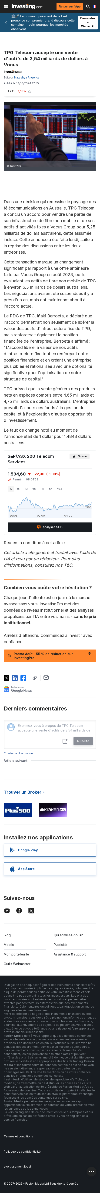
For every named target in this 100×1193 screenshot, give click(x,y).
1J (11, 488)
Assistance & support (70, 954)
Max (59, 488)
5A (50, 488)
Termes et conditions (18, 1136)
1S (18, 488)
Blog (7, 935)
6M (34, 488)
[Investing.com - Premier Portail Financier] (27, 6)
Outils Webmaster (17, 964)
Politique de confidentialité (22, 1151)
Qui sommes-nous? (68, 935)
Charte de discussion (18, 753)
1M (26, 488)
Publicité (60, 945)
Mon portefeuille (16, 954)
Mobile (9, 945)
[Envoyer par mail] (46, 677)
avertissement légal (17, 1166)
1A (42, 488)
